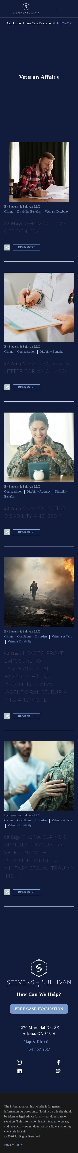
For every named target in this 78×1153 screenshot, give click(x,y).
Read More (26, 247)
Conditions (24, 636)
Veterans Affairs (62, 636)
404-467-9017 (62, 23)
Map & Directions (39, 1041)
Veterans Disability (57, 211)
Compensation (26, 351)
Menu (59, 9)
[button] (7, 247)
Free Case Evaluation (39, 1009)
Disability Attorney (39, 491)
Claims (8, 211)
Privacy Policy (13, 1144)
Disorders (41, 636)
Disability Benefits (29, 211)
